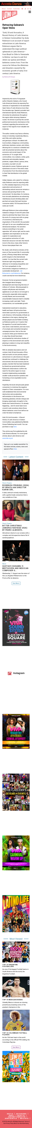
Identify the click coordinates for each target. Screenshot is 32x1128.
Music (4, 564)
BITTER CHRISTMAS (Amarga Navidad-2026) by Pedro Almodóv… (14, 528)
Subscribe (16, 9)
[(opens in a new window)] (16, 4)
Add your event (21, 1113)
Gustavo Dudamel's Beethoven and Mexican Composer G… (15, 568)
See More (16, 583)
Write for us (24, 1118)
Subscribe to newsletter (16, 1117)
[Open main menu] (29, 12)
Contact (9, 9)
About (4, 9)
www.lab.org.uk (7, 438)
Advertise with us (11, 1118)
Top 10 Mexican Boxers (12, 1000)
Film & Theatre (7, 483)
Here (15, 449)
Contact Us (21, 1115)
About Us (10, 1113)
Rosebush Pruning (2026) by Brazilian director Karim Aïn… (15, 487)
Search (11, 1115)
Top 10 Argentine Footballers (10, 965)
